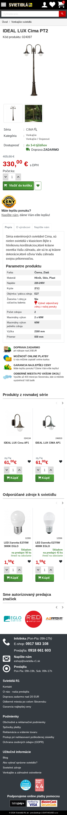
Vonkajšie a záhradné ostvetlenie (22, 772)
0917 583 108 (31, 644)
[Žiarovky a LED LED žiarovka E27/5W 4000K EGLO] (49, 524)
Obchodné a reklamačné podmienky (24, 722)
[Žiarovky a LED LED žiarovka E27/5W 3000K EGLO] (18, 524)
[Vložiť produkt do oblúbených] (29, 461)
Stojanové (44, 139)
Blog (5, 757)
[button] (57, 403)
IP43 (36, 288)
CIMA (30, 129)
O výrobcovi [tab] (23, 227)
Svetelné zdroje (12, 767)
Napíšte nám (9, 215)
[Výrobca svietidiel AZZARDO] (54, 618)
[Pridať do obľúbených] (38, 186)
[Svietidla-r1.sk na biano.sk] (39, 784)
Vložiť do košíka (20, 185)
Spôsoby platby (12, 727)
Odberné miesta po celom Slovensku (24, 701)
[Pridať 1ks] (18, 177)
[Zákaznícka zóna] (44, 4)
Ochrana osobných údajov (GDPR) (23, 742)
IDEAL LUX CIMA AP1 (47, 442)
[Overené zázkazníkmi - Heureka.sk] (26, 784)
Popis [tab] (8, 227)
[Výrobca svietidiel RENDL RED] (33, 619)
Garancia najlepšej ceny (17, 706)
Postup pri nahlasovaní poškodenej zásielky (28, 737)
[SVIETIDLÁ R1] (21, 4)
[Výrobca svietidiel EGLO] (12, 619)
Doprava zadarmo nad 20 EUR (21, 696)
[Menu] (4, 5)
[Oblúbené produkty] (52, 4)
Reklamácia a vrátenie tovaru (20, 732)
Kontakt (7, 686)
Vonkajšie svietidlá (21, 21)
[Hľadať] (62, 14)
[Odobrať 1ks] (5, 177)
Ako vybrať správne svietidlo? (20, 762)
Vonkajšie (31, 135)
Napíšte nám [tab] (41, 227)
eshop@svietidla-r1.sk (27, 660)
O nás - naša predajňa (16, 691)
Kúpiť (14, 477)
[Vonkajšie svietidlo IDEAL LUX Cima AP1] (18, 424)
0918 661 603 (32, 650)
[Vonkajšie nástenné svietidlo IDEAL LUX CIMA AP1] (49, 424)
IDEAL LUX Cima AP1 (16, 442)
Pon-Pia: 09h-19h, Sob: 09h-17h (33, 670)
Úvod (5, 21)
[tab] (8, 227)
